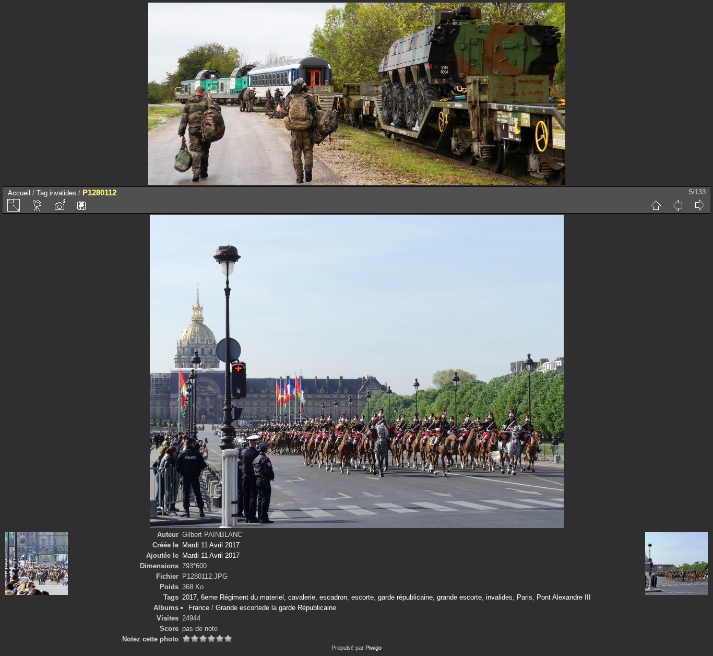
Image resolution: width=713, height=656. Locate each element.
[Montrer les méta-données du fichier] (59, 205)
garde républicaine (405, 597)
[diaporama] (38, 205)
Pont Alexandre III (564, 597)
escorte (362, 597)
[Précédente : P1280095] (677, 205)
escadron (333, 597)
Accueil (19, 193)
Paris (524, 597)
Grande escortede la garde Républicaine (276, 608)
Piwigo (373, 648)
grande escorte (459, 597)
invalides (63, 193)
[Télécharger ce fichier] (81, 205)
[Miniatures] (656, 205)
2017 (189, 597)
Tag (42, 193)
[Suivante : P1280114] (699, 205)
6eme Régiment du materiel (242, 597)
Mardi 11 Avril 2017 (211, 545)
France (198, 608)
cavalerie (301, 597)
